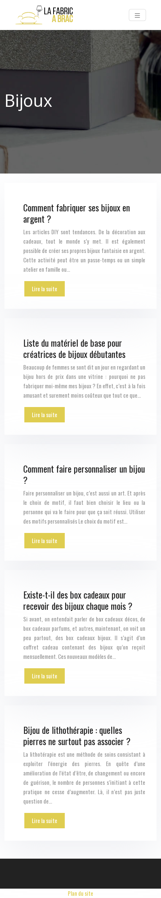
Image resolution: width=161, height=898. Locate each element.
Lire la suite (44, 288)
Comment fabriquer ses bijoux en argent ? (76, 213)
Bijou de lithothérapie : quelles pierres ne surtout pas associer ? (77, 735)
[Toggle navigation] (137, 15)
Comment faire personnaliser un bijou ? (84, 474)
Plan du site (80, 893)
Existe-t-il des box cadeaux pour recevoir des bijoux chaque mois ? (78, 600)
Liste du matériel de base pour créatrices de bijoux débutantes (74, 348)
